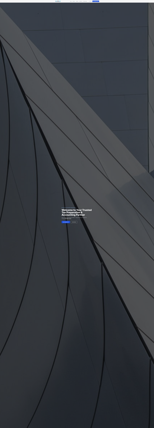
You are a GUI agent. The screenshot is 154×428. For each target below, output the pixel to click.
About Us (74, 1)
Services (77, 1)
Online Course (85, 1)
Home (71, 1)
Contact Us (80, 1)
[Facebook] (89, 1)
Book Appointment (95, 1)
